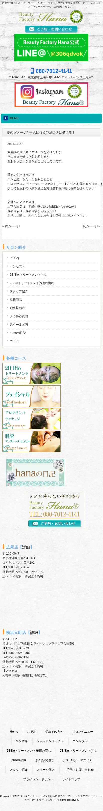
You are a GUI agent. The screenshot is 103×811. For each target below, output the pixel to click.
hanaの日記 (18, 333)
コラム (14, 341)
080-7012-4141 (53, 71)
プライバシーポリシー (38, 779)
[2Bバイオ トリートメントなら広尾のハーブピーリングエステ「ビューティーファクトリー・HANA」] (51, 21)
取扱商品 (16, 299)
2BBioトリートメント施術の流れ (32, 283)
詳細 (26, 547)
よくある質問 (19, 316)
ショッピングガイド (50, 741)
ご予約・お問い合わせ (79, 770)
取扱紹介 (22, 741)
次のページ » (91, 226)
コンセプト (17, 266)
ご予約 (14, 258)
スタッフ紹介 (19, 291)
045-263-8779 (19, 648)
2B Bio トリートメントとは (28, 274)
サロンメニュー (82, 731)
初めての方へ (54, 731)
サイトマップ (71, 779)
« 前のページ (11, 226)
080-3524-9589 (20, 653)
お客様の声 (17, 308)
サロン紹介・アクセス (77, 760)
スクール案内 (19, 324)
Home (14, 731)
